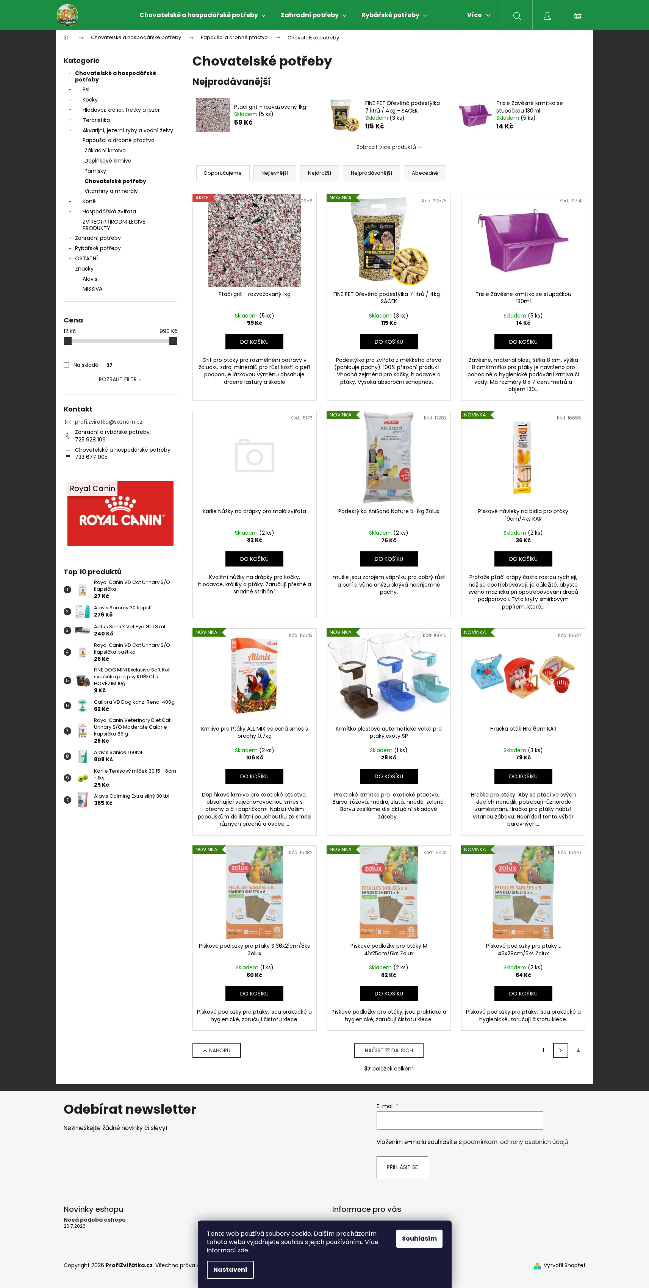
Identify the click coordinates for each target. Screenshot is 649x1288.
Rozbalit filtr (118, 379)
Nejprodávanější (371, 173)
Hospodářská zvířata (109, 211)
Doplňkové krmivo (107, 160)
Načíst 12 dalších (389, 1050)
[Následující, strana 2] (560, 1050)
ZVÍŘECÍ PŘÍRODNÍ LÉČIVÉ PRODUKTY (114, 225)
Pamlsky (95, 171)
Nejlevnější (274, 173)
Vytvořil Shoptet (565, 1265)
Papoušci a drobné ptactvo (119, 140)
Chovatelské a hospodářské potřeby (115, 76)
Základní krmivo (105, 150)
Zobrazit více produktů (386, 147)
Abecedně (425, 173)
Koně (89, 201)
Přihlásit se (402, 1167)
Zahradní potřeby (98, 238)
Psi (86, 89)
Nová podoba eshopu (95, 1220)
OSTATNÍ (86, 258)
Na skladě (93, 365)
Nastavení (230, 1269)
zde (243, 1250)
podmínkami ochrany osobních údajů (515, 1142)
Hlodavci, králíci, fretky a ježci (121, 110)
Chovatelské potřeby (115, 181)
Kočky (90, 99)
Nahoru (219, 1050)
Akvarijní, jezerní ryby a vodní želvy (128, 130)
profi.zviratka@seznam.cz (108, 422)
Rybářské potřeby (98, 248)
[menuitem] (202, 15)
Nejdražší (319, 173)
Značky (84, 268)
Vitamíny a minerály (111, 191)
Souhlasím (419, 1238)
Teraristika (96, 120)
